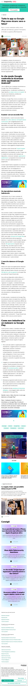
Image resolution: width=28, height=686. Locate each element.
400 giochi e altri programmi (9, 272)
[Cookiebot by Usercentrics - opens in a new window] (21, 665)
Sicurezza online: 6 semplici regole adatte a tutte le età (14, 593)
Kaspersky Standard (5, 615)
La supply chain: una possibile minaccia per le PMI (12, 488)
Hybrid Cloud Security (5, 655)
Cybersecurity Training (6, 657)
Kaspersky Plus (4, 617)
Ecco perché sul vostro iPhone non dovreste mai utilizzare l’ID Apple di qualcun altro (14, 531)
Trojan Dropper (20, 148)
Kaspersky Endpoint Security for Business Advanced (11, 641)
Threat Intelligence (5, 659)
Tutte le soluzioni (5, 621)
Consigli (14, 547)
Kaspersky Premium (5, 619)
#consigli (4, 426)
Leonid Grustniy (7, 36)
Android (4, 14)
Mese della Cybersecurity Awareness (14, 551)
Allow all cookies (7, 680)
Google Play (16, 426)
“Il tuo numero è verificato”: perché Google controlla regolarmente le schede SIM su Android (9, 477)
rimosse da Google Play (17, 236)
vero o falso (20, 428)
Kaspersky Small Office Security (7, 627)
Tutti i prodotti (4, 631)
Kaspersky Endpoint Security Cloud (8, 629)
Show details (21, 678)
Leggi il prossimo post (7, 483)
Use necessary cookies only (14, 683)
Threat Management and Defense (8, 651)
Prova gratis (14, 10)
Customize (19, 680)
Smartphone (13, 428)
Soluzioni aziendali (5, 646)
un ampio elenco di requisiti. (16, 92)
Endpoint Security (5, 653)
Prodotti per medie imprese (7, 634)
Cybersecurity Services (6, 649)
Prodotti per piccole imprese (7, 624)
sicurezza (6, 428)
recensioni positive (13, 368)
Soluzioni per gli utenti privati (8, 612)
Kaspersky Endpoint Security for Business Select (11, 639)
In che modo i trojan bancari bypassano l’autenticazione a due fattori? (14, 571)
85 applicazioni (10, 244)
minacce (23, 426)
